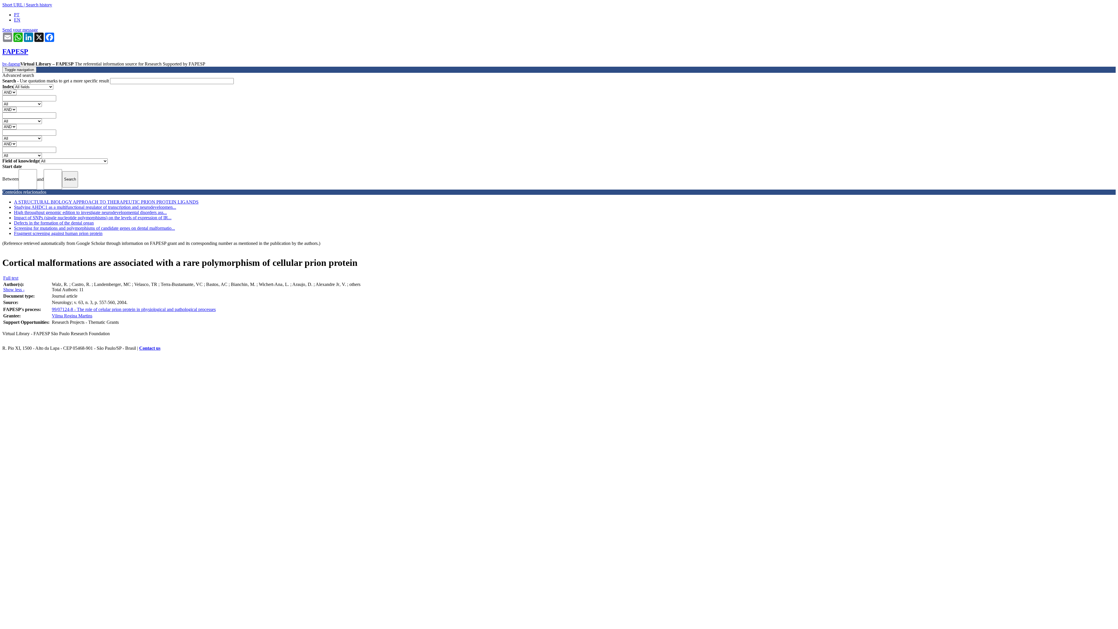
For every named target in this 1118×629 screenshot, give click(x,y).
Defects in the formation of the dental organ (54, 222)
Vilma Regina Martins (72, 315)
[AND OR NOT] (9, 92)
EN (17, 19)
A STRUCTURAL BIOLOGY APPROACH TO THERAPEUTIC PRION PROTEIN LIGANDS (106, 201)
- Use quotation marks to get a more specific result (56, 80)
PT (17, 14)
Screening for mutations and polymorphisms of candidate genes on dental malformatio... (94, 228)
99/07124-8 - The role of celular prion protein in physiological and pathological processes (134, 309)
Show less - (13, 289)
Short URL (12, 4)
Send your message (20, 29)
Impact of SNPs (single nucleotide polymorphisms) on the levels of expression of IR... (92, 217)
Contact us (149, 348)
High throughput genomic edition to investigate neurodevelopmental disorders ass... (90, 212)
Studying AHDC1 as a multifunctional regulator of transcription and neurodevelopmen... (95, 207)
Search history (39, 4)
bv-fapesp (11, 63)
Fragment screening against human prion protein (58, 233)
